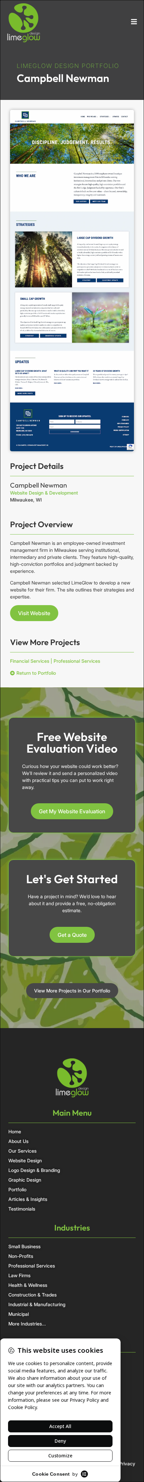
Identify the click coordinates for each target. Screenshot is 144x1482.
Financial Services (29, 661)
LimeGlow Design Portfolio (68, 65)
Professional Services (77, 661)
